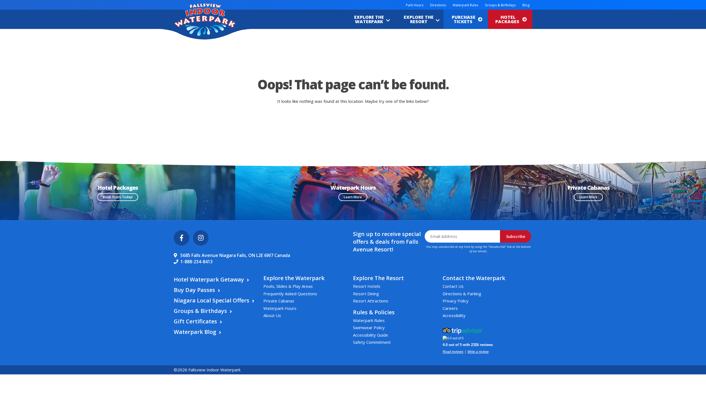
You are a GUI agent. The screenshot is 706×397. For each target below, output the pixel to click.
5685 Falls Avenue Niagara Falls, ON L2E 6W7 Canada (235, 255)
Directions (438, 5)
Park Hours (414, 5)
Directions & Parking (462, 293)
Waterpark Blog (195, 332)
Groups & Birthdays (500, 5)
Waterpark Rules (465, 5)
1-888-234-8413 (196, 262)
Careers (450, 308)
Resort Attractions (370, 301)
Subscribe (515, 236)
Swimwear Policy (369, 327)
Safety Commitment (372, 342)
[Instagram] (200, 238)
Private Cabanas (278, 301)
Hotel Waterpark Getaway (209, 279)
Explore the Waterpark (369, 19)
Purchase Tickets (463, 19)
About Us (272, 315)
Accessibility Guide (370, 335)
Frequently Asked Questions (290, 293)
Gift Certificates (195, 321)
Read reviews (453, 352)
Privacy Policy (456, 301)
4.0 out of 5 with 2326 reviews (468, 345)
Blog (526, 5)
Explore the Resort (419, 19)
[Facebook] (181, 238)
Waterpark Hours (279, 308)
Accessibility (454, 315)
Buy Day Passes (194, 290)
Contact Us (453, 286)
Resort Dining (366, 293)
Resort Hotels (366, 286)
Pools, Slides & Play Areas (288, 286)
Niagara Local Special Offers (211, 300)
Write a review (478, 352)
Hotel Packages (507, 19)
